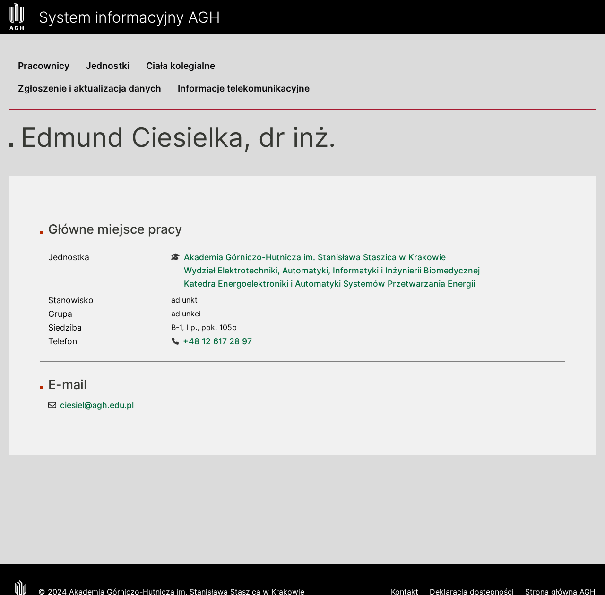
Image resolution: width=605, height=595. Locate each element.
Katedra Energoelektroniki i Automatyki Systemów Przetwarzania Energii (329, 284)
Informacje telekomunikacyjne (244, 88)
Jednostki (108, 65)
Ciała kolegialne (180, 65)
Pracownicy (43, 65)
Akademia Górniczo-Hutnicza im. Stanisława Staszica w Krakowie (315, 257)
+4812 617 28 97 (217, 341)
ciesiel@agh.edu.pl (97, 405)
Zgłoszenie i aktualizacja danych (89, 88)
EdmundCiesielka (132, 137)
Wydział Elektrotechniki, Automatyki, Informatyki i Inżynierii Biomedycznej (332, 270)
